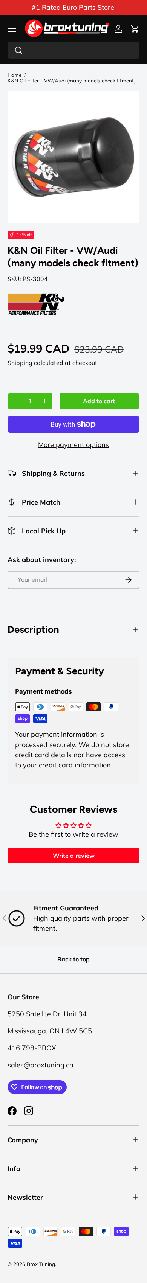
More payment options (73, 444)
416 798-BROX (32, 1048)
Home (14, 75)
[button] (135, 28)
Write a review (74, 855)
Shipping (20, 363)
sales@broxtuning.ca (41, 1065)
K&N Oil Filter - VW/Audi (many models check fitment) (72, 80)
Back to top (73, 959)
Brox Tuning (41, 1264)
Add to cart (99, 401)
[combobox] (73, 50)
